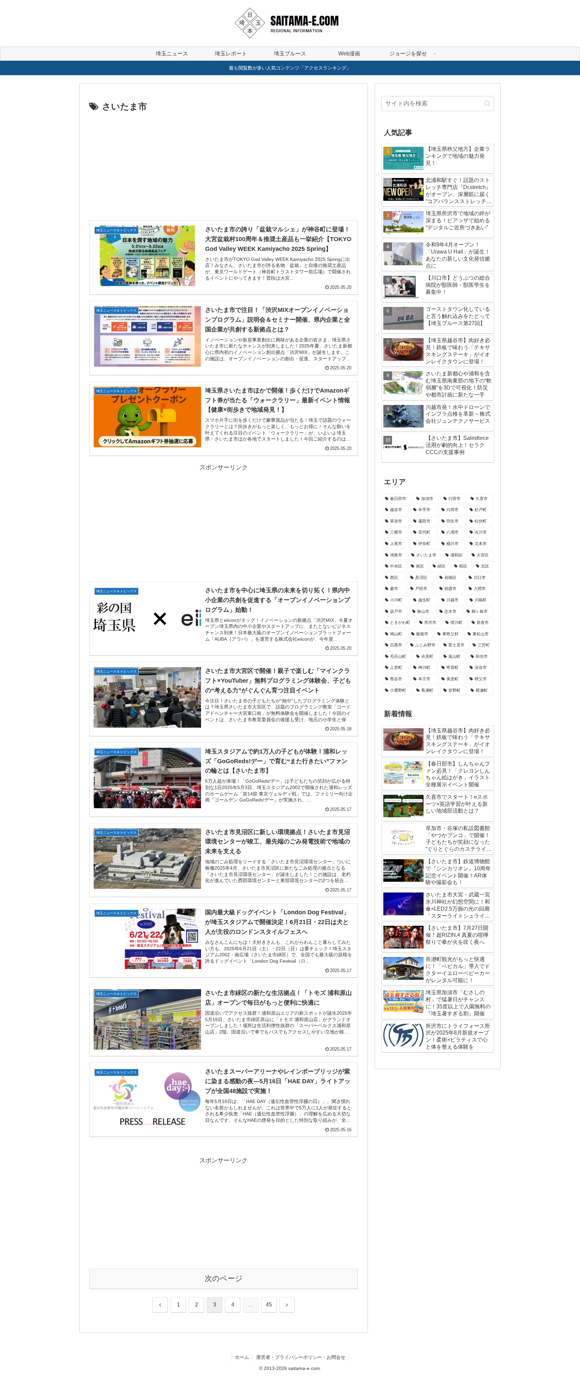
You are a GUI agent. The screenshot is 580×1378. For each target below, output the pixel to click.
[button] (487, 103)
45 (269, 1304)
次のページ (224, 1278)
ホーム (242, 1357)
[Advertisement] (223, 165)
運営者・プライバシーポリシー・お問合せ (300, 1357)
